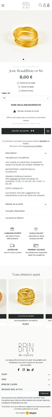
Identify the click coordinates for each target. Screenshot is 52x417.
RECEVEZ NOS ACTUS (12, 389)
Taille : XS (6, 93)
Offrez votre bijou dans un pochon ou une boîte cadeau (26, 120)
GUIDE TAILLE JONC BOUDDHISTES (26, 105)
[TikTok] (33, 370)
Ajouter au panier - (23, 131)
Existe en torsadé (27, 83)
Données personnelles (41, 406)
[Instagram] (23, 370)
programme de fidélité (32, 146)
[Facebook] (19, 370)
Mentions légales (25, 406)
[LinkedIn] (28, 370)
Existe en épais (27, 87)
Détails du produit (14, 204)
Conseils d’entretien (15, 211)
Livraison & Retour (14, 218)
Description (11, 153)
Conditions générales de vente (26, 409)
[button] (40, 5)
